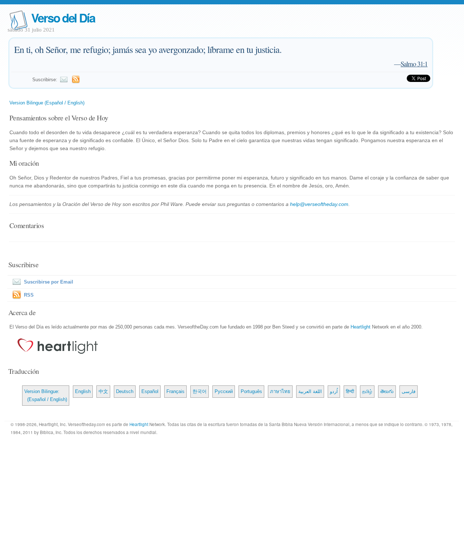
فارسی (408, 391)
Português (251, 391)
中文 (103, 391)
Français (175, 391)
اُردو (334, 391)
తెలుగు (387, 391)
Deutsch (124, 391)
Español (149, 391)
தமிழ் (367, 391)
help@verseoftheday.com (319, 204)
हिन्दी (350, 391)
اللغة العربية (310, 391)
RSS (29, 295)
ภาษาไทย (280, 391)
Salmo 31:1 (414, 63)
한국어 (199, 391)
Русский (224, 391)
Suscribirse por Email (48, 282)
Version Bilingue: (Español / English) (45, 395)
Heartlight (360, 327)
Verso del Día (63, 17)
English (83, 391)
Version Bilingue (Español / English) (46, 103)
